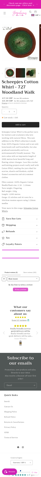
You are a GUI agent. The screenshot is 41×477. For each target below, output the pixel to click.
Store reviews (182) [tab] (29, 272)
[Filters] (4, 279)
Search (7, 401)
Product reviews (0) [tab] (11, 272)
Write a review (20, 289)
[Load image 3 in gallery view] (31, 73)
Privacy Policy (10, 427)
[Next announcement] (37, 4)
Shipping (4, 103)
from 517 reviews (19, 320)
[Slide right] (38, 73)
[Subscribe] (34, 385)
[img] (20, 317)
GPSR (6, 432)
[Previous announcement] (4, 4)
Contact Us (8, 407)
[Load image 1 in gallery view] (10, 73)
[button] (4, 13)
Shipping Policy (10, 412)
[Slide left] (2, 73)
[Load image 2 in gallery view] (20, 73)
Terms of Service (11, 438)
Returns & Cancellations (14, 422)
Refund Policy (10, 417)
